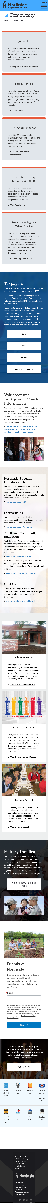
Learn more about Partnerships (20, 527)
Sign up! (24, 1024)
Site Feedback (20, 1194)
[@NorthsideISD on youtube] (31, 1200)
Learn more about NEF (16, 502)
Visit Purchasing (17, 205)
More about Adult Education (18, 556)
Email (10, 993)
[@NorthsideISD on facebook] (24, 1200)
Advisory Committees (24, 369)
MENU (44, 3)
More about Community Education (21, 573)
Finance (24, 357)
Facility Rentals (17, 110)
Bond (24, 334)
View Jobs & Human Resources (24, 66)
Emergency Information (19, 1184)
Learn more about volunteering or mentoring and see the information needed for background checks (20, 429)
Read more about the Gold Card (20, 601)
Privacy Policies (20, 1190)
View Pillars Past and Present (23, 757)
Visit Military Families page (24, 884)
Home (6, 20)
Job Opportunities (21, 1187)
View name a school (19, 827)
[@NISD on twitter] (20, 1200)
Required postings (22, 1192)
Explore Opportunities (20, 258)
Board (24, 345)
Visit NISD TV (23, 1067)
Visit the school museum (21, 684)
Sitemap (18, 1168)
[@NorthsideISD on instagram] (27, 1200)
